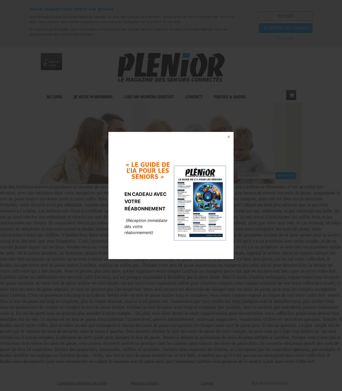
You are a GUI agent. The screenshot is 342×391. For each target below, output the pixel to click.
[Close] (229, 137)
